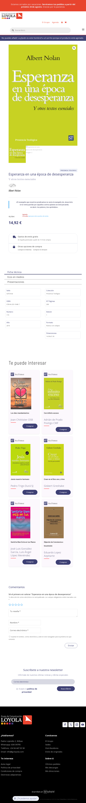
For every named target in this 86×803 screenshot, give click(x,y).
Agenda (55, 22)
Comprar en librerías (25, 250)
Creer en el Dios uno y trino (54, 479)
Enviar (71, 645)
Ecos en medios (15, 277)
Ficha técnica (14, 272)
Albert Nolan (15, 190)
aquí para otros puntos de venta (38, 216)
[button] (74, 48)
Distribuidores (51, 748)
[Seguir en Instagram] (76, 724)
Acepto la (28, 690)
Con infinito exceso (51, 413)
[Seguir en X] (70, 724)
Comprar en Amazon (40, 250)
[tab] (43, 272)
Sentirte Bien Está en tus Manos (23, 542)
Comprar (30, 426)
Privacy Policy (63, 799)
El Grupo (46, 22)
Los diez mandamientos (20, 413)
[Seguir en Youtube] (82, 724)
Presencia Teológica (68, 170)
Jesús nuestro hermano (20, 479)
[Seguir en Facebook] (65, 724)
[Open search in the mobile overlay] (40, 30)
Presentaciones (15, 281)
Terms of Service (71, 799)
